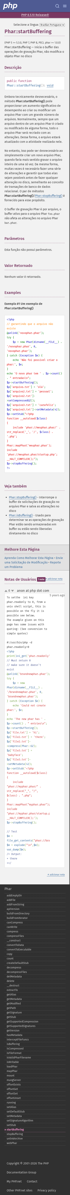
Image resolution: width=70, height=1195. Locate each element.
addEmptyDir (14, 895)
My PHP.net (14, 1181)
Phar (8, 889)
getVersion (13, 1030)
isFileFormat (14, 1053)
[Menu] (65, 6)
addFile (11, 900)
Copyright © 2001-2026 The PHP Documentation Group (28, 1168)
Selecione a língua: (26, 24)
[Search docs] (57, 6)
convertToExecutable (19, 949)
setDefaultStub (16, 1111)
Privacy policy (47, 1190)
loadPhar (12, 1066)
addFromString (15, 904)
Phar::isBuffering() (21, 515)
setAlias (11, 1107)
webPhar (12, 1143)
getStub (11, 1017)
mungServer (14, 1080)
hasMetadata (14, 1035)
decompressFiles (17, 972)
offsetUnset (14, 1098)
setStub (11, 1125)
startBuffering (15, 1129)
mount (10, 1075)
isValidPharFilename (19, 1057)
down (12, 591)
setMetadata (14, 1116)
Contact (32, 1181)
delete (10, 981)
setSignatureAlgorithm (20, 1120)
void (50, 85)
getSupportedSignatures (21, 1026)
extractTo (12, 990)
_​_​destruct (13, 985)
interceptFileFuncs (18, 1039)
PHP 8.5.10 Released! (35, 15)
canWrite (12, 927)
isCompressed (15, 1048)
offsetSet (12, 1093)
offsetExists (14, 1084)
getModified (14, 1003)
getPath (11, 1008)
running (11, 1102)
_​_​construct (14, 940)
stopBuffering (15, 1134)
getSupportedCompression (22, 1021)
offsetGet (12, 1089)
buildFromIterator (17, 918)
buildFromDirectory (18, 913)
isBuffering (13, 1044)
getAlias (11, 994)
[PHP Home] (10, 6)
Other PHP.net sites (19, 1190)
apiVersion (13, 909)
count (10, 958)
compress (12, 931)
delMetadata (14, 976)
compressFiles (15, 936)
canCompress (15, 922)
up (6, 591)
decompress (14, 967)
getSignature (14, 1012)
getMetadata (14, 999)
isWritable (13, 1062)
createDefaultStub (18, 963)
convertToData (15, 945)
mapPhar (12, 1071)
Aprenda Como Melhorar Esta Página (28, 558)
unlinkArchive (15, 1138)
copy (9, 954)
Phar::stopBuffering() (48, 196)
